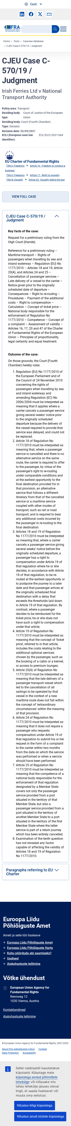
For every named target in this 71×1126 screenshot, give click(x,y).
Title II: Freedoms (15, 165)
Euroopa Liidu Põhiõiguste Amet (30, 942)
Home (6, 41)
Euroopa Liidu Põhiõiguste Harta (30, 948)
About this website (12, 1049)
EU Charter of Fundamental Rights (32, 161)
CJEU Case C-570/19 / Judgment (24, 46)
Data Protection (10, 1053)
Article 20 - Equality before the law (47, 179)
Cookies (42, 1049)
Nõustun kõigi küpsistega (34, 1105)
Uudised (13, 958)
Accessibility (29, 1053)
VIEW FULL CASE (24, 196)
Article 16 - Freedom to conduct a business (35, 168)
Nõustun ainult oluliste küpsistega (40, 1116)
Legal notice (28, 1049)
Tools (16, 41)
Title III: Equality (14, 179)
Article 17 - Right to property (45, 175)
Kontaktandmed (14, 1010)
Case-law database (33, 41)
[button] (21, 14)
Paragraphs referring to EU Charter (29, 872)
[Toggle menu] (63, 29)
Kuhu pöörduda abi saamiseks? (29, 953)
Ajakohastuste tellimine (23, 964)
